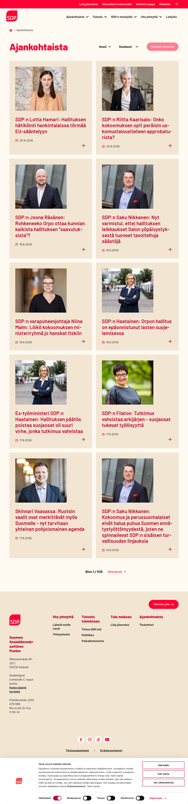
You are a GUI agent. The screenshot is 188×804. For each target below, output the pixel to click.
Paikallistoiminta (93, 641)
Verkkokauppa (145, 4)
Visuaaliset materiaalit (117, 4)
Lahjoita (171, 17)
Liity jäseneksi (88, 4)
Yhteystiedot (61, 634)
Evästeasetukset (111, 750)
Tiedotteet (146, 625)
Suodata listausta (162, 46)
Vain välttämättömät (163, 782)
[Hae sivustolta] (177, 4)
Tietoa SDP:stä (91, 629)
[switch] (87, 798)
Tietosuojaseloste (77, 750)
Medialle (165, 4)
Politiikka (88, 635)
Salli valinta (163, 774)
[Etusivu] (11, 30)
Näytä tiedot (156, 798)
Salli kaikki (163, 765)
